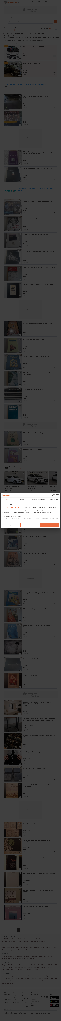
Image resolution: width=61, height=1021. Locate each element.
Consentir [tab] (7, 499)
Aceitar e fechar (50, 525)
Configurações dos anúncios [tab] (37, 499)
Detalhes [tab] (21, 499)
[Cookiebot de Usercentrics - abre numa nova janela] (52, 495)
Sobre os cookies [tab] (53, 499)
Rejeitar (11, 525)
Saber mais (30, 525)
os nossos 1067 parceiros (12, 507)
